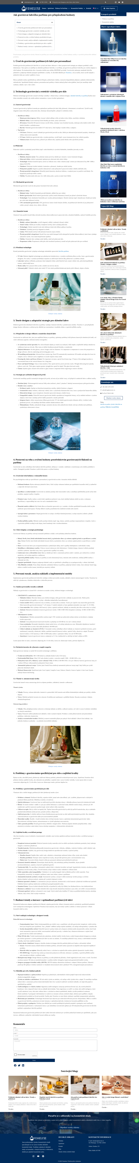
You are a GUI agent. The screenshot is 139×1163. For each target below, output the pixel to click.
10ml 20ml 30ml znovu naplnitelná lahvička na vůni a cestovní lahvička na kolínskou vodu (112, 165)
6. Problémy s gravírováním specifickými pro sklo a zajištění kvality (35, 43)
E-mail (15, 1033)
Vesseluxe (69, 72)
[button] (105, 2)
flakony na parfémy (112, 407)
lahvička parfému (63, 251)
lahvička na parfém (105, 404)
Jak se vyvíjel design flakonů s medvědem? (115, 1097)
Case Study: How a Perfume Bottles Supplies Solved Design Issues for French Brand (113, 299)
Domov (44, 8)
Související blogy (69, 1071)
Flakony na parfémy (61, 8)
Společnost (51, 8)
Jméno (14, 1027)
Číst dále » (103, 239)
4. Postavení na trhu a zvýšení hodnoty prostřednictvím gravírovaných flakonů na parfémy (35, 37)
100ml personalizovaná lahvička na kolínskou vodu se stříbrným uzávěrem (112, 200)
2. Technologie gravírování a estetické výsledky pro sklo (33, 31)
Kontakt (88, 8)
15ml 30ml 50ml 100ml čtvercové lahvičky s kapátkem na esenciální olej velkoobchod (113, 60)
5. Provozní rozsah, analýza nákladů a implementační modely (35, 40)
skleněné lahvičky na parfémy (79, 96)
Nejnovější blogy (107, 206)
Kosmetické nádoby (77, 8)
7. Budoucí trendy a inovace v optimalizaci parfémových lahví (35, 46)
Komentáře (15, 1039)
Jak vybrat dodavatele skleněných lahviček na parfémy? (110, 333)
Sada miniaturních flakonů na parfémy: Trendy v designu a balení (112, 263)
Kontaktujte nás (107, 382)
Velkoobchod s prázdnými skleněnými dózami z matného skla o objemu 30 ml (112, 95)
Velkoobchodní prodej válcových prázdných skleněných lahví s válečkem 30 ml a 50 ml (112, 130)
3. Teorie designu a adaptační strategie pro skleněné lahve (33, 34)
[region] (21, 1151)
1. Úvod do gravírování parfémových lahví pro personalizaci (34, 28)
